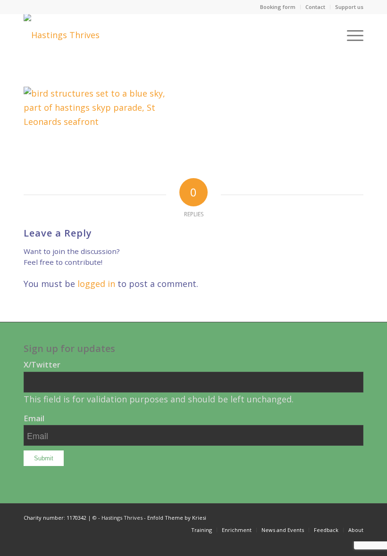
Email (34, 418)
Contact (315, 6)
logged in (96, 283)
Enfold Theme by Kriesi (176, 517)
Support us (349, 6)
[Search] (328, 35)
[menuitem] (278, 7)
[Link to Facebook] (356, 515)
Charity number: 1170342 (55, 517)
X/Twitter (42, 364)
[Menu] (350, 35)
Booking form (277, 6)
